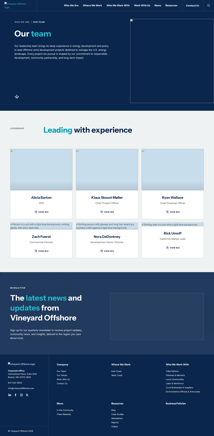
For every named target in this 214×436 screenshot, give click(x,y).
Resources (117, 403)
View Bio (43, 212)
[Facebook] (15, 395)
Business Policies (176, 403)
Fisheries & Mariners (175, 375)
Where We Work (121, 364)
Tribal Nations (172, 371)
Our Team (61, 371)
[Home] (18, 5)
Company (62, 364)
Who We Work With (177, 364)
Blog (113, 410)
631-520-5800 (15, 383)
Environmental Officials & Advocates (183, 391)
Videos (114, 426)
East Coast (116, 371)
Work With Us (63, 379)
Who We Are (22, 22)
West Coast (116, 375)
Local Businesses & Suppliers (179, 387)
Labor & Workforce (175, 383)
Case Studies (117, 414)
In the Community (65, 410)
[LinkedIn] (10, 395)
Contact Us (192, 5)
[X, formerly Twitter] (27, 395)
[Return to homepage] (24, 364)
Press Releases (64, 414)
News (60, 403)
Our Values (62, 375)
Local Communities (175, 379)
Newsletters (117, 418)
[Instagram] (21, 395)
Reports (115, 422)
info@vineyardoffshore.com (21, 388)
